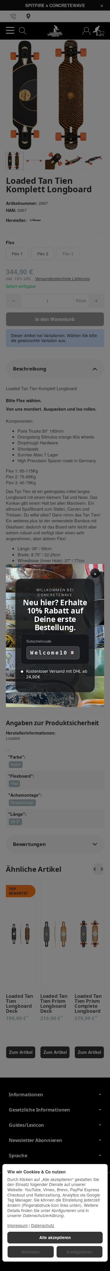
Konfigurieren (79, 1252)
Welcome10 (49, 653)
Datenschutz (42, 1225)
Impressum (17, 1225)
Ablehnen (30, 1252)
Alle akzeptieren (55, 1237)
